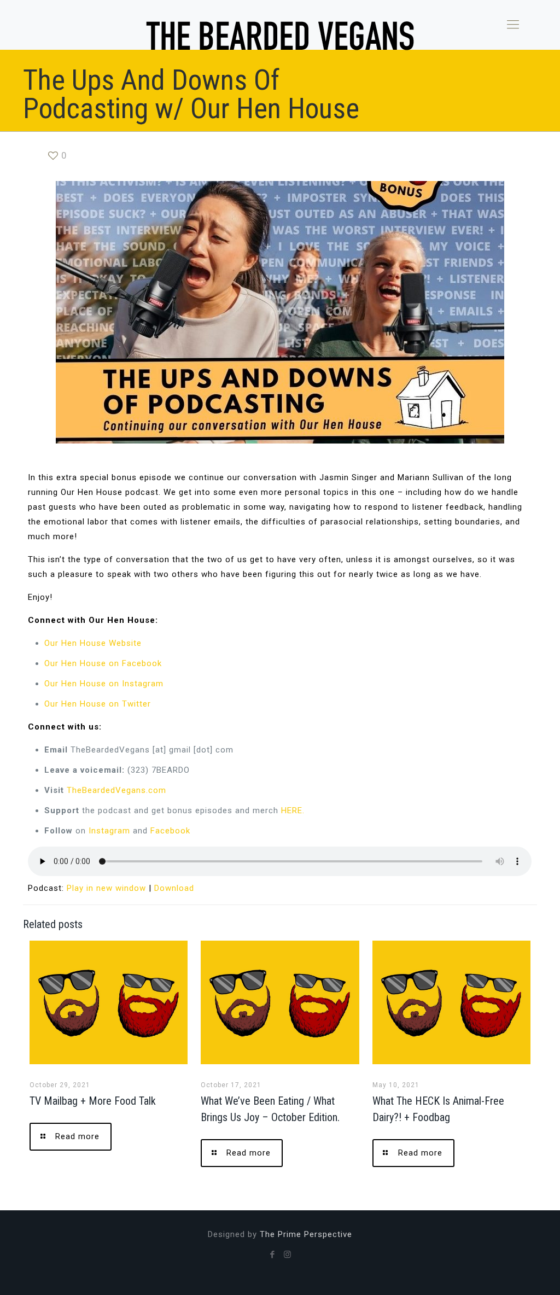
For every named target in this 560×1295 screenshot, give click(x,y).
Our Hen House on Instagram (104, 684)
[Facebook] (272, 1254)
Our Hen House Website (93, 643)
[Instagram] (287, 1254)
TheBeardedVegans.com (116, 790)
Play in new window (106, 888)
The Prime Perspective (306, 1234)
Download (174, 888)
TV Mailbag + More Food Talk (93, 1100)
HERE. (293, 810)
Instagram (109, 831)
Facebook (170, 831)
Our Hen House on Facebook (103, 663)
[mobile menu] (513, 24)
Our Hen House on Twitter (97, 704)
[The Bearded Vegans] (280, 35)
